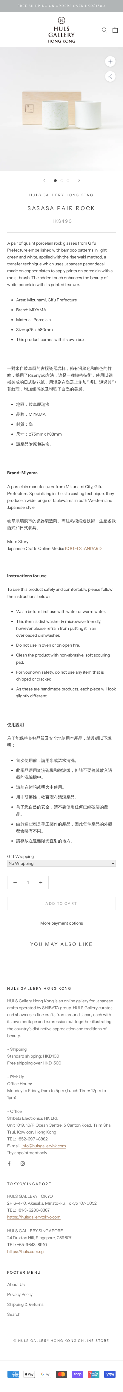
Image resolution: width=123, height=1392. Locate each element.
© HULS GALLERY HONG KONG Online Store (61, 1341)
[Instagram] (23, 1163)
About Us (16, 1284)
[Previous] (44, 180)
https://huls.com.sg (25, 1251)
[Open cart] (115, 30)
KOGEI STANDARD (83, 548)
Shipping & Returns (25, 1304)
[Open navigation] (8, 29)
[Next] (79, 180)
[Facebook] (9, 1163)
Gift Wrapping (20, 856)
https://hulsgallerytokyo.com (34, 1217)
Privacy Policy (20, 1294)
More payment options (61, 923)
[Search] (104, 29)
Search (13, 1314)
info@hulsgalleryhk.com (43, 1146)
